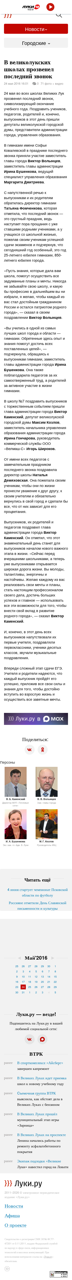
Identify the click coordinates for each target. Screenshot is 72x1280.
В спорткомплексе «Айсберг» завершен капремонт (40, 1065)
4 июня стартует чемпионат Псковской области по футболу (37, 892)
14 (48, 976)
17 (23, 982)
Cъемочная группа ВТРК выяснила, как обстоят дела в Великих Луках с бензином (40, 1098)
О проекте (15, 1224)
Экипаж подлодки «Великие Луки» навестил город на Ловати (42, 1163)
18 (29, 982)
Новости (34, 28)
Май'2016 (36, 957)
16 (16, 982)
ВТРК (36, 1053)
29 (42, 966)
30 (48, 966)
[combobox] (36, 43)
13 (42, 976)
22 (55, 982)
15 (55, 976)
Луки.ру (48, 1256)
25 (16, 966)
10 (23, 976)
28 (36, 966)
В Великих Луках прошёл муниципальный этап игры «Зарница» (38, 1119)
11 (29, 976)
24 (23, 987)
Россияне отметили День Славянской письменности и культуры (37, 905)
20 (42, 982)
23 (16, 987)
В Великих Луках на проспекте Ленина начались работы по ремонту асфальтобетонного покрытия (41, 1143)
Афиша (12, 1215)
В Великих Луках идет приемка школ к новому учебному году (41, 1080)
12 (36, 976)
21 (48, 982)
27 (29, 966)
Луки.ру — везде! (36, 1014)
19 (36, 982)
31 (23, 992)
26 (23, 966)
